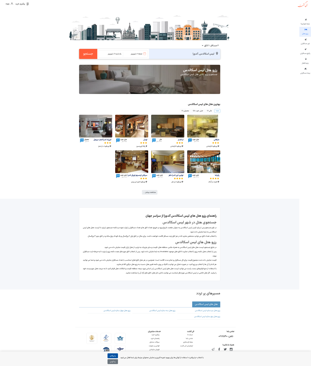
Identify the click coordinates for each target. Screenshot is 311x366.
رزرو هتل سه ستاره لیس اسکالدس (162, 310)
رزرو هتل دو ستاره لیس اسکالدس (207, 310)
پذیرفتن (113, 355)
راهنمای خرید (155, 338)
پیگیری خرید (155, 335)
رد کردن (113, 361)
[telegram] (213, 349)
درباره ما (190, 335)
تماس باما (189, 338)
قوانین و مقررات (154, 346)
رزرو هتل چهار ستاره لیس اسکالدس (117, 310)
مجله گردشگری (188, 342)
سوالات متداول (154, 342)
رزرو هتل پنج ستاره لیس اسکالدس (207, 316)
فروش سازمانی (154, 349)
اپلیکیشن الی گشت (186, 346)
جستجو (88, 54)
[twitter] (225, 349)
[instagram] (231, 349)
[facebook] (219, 349)
